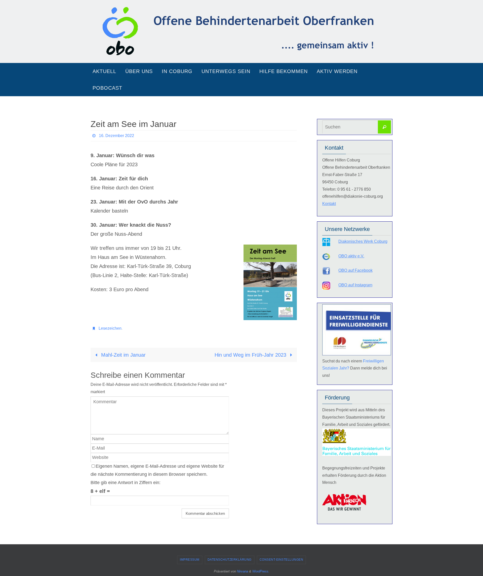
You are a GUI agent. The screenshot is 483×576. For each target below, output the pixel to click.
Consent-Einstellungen (281, 559)
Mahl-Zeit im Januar (123, 355)
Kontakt (329, 203)
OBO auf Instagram (355, 285)
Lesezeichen (110, 328)
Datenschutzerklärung (230, 559)
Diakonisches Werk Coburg (362, 241)
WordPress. (260, 571)
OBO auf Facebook (355, 270)
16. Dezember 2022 (116, 135)
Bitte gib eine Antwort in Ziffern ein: (125, 482)
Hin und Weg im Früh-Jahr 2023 (251, 355)
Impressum (189, 559)
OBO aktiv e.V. (351, 256)
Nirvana (242, 571)
